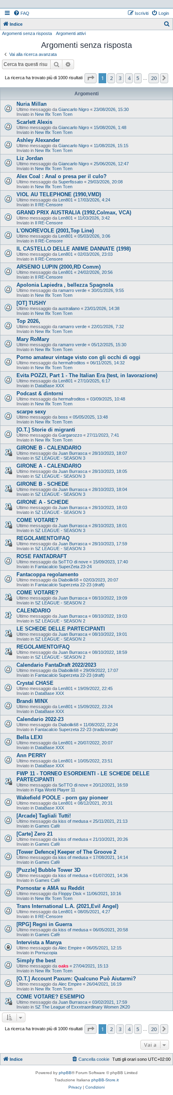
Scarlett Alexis (34, 122)
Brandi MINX (32, 701)
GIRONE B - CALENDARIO (48, 448)
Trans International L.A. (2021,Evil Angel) (67, 906)
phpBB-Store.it (105, 1080)
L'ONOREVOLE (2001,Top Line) (55, 231)
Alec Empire (70, 947)
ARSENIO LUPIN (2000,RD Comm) (58, 267)
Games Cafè (47, 826)
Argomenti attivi (71, 33)
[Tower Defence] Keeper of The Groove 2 (66, 852)
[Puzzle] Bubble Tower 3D (48, 870)
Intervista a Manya (39, 942)
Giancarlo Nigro (73, 109)
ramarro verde (72, 290)
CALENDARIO (33, 611)
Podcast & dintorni (39, 393)
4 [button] (129, 78)
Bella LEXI (29, 737)
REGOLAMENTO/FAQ (43, 538)
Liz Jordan (29, 158)
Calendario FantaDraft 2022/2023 (56, 665)
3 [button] (120, 78)
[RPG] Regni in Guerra (44, 924)
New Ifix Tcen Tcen (53, 114)
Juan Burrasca (72, 453)
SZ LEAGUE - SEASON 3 (60, 458)
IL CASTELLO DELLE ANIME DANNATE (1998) (73, 249)
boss (63, 417)
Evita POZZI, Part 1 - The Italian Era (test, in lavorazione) (86, 375)
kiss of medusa (73, 821)
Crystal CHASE (35, 683)
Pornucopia (46, 952)
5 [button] (137, 78)
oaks (63, 966)
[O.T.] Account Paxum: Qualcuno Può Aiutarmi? (76, 979)
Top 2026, (28, 321)
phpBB (65, 1072)
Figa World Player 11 (55, 789)
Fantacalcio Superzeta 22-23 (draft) (70, 584)
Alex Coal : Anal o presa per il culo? (61, 176)
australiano (69, 308)
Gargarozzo (70, 435)
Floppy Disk (70, 893)
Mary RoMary (32, 339)
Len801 (65, 199)
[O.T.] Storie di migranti (45, 430)
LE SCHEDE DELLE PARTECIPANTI (60, 629)
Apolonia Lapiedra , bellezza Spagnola (64, 285)
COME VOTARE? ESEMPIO (50, 997)
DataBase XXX (49, 385)
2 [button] (111, 78)
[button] (90, 78)
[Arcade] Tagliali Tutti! (43, 816)
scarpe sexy (31, 412)
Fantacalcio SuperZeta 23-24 (63, 566)
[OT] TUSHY (31, 303)
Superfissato (70, 181)
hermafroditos (71, 362)
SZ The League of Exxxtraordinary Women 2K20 (82, 1007)
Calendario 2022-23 (40, 719)
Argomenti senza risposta (27, 33)
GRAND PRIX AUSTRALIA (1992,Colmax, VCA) (73, 213)
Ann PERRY (31, 755)
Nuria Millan (31, 104)
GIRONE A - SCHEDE (42, 502)
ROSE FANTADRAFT (41, 556)
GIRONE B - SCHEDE (42, 484)
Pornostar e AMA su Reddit (50, 888)
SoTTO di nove (73, 561)
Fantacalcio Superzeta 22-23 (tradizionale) (76, 729)
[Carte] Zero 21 (34, 834)
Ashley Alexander (38, 140)
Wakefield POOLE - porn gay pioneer (62, 798)
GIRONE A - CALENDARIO (48, 466)
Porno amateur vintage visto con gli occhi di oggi (78, 357)
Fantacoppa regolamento (47, 574)
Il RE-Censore (49, 204)
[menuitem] (21, 13)
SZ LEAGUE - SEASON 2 (60, 602)
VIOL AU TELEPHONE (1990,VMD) (58, 194)
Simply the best (36, 960)
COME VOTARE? (37, 520)
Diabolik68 (68, 579)
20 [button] (154, 78)
